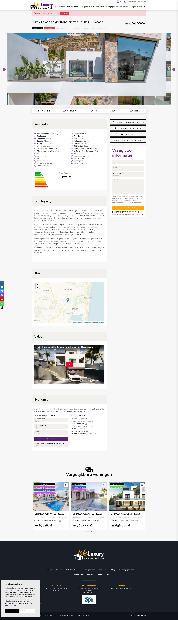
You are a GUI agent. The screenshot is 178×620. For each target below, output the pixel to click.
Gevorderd (64, 13)
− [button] (37, 287)
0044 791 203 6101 (89, 592)
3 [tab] (91, 531)
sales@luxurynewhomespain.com (136, 1)
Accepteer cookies (12, 611)
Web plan (86, 616)
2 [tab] (89, 531)
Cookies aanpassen (27, 611)
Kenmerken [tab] (44, 111)
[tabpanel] (51, 506)
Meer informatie (10, 605)
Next (173, 69)
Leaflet (75, 322)
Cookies (78, 616)
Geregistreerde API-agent (127, 7)
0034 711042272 (56, 590)
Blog (102, 7)
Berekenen (51, 439)
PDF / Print (129, 134)
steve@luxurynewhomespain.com (56, 588)
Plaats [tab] (93, 111)
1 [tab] (86, 531)
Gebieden (94, 7)
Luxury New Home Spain (43, 5)
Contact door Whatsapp (129, 140)
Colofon (62, 616)
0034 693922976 (89, 590)
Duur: (37, 431)
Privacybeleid (123, 200)
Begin (49, 570)
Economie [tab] (135, 111)
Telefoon (117, 173)
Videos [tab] (113, 111)
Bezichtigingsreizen (111, 7)
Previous (4, 69)
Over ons (62, 7)
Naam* (115, 161)
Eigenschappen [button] (72, 7)
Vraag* (115, 180)
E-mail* (115, 167)
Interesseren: (40, 425)
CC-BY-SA (101, 322)
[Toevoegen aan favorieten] (66, 485)
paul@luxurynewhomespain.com (89, 588)
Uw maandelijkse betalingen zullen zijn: (49, 444)
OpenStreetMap (87, 322)
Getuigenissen (85, 7)
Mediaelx (142, 616)
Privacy (70, 616)
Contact (139, 7)
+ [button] (37, 284)
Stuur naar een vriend (129, 128)
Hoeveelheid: (40, 419)
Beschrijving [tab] (70, 111)
